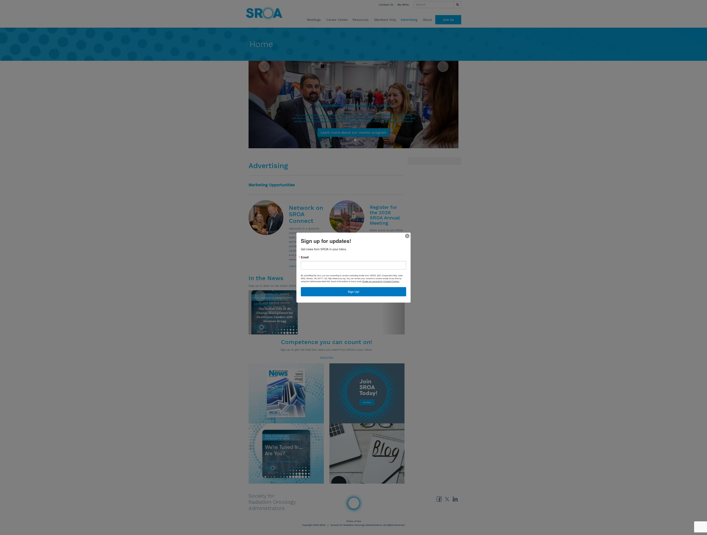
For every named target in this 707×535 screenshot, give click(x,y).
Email (305, 257)
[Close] (407, 236)
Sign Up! (353, 292)
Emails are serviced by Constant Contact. (381, 281)
